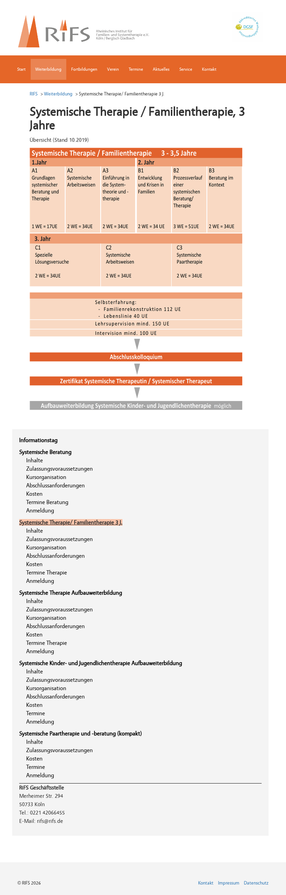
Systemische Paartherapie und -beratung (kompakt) (80, 733)
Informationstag (38, 440)
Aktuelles (161, 69)
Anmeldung (40, 510)
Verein (113, 69)
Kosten (34, 494)
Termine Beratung (47, 502)
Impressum (228, 883)
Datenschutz (256, 883)
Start (21, 69)
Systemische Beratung (45, 452)
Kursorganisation (46, 477)
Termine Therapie (46, 572)
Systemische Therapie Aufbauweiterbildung (70, 592)
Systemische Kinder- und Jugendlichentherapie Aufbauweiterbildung (100, 663)
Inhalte (34, 460)
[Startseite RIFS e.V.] (88, 29)
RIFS (34, 94)
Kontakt (209, 69)
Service (185, 69)
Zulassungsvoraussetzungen (59, 468)
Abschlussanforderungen (55, 485)
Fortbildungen (84, 69)
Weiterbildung (48, 69)
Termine (136, 69)
